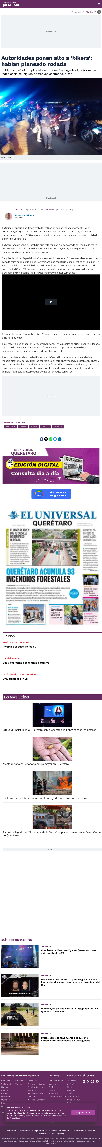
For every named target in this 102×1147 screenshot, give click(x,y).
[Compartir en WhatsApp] (50, 439)
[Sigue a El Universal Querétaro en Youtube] (98, 1082)
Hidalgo (52, 1090)
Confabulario (73, 1097)
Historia (91, 1130)
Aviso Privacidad (78, 1130)
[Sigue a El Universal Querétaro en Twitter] (89, 1082)
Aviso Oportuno (74, 1100)
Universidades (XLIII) (16, 678)
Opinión (9, 636)
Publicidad (64, 1130)
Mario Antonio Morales (16, 642)
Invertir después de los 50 (19, 646)
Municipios (6, 1100)
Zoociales (32, 1097)
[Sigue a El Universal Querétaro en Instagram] (93, 1082)
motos (34, 427)
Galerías (19, 1081)
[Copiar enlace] (59, 439)
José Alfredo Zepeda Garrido (19, 674)
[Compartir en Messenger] (55, 439)
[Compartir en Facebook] (41, 439)
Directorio (11, 1130)
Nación (4, 1087)
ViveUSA (71, 1090)
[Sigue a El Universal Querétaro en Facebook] (85, 1082)
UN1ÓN (70, 1093)
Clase (69, 1087)
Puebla (52, 1087)
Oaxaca (52, 1084)
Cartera (4, 1093)
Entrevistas (33, 1081)
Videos (18, 1084)
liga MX (45, 427)
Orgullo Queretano (36, 1087)
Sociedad (5, 1081)
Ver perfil (20, 217)
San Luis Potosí (56, 1081)
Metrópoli (5, 1097)
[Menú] (99, 4)
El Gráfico (71, 1081)
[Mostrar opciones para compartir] (99, 12)
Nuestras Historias (36, 1084)
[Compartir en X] (46, 439)
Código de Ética (39, 1130)
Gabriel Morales (12, 658)
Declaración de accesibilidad (51, 1134)
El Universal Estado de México (57, 1095)
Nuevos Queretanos (37, 1100)
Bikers (23, 427)
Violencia (53, 1130)
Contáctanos (24, 1130)
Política (4, 1090)
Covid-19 (58, 427)
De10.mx (71, 1084)
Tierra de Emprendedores (35, 1091)
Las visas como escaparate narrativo (26, 662)
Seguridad (21, 210)
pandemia (10, 427)
